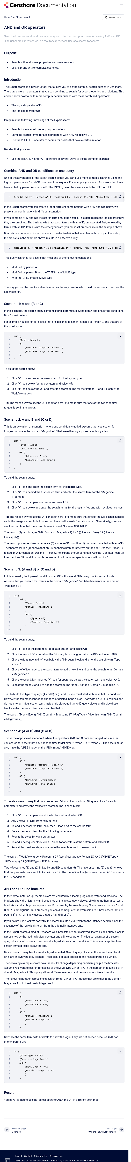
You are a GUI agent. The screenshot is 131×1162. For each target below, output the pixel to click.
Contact (28, 1156)
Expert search (23, 17)
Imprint (18, 1156)
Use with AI (113, 17)
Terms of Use (56, 1156)
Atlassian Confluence (86, 1160)
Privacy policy (40, 1156)
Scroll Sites (67, 1160)
